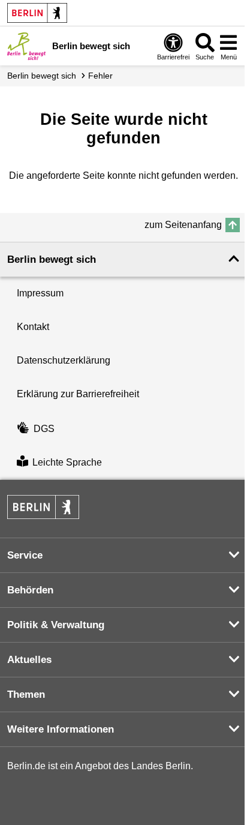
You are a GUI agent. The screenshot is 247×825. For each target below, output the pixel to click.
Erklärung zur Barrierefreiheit (78, 394)
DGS (44, 429)
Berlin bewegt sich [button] (51, 259)
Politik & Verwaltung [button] (55, 625)
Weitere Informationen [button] (60, 729)
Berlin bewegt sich (41, 75)
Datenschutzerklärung (63, 360)
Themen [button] (26, 694)
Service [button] (25, 555)
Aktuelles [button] (29, 659)
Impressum (40, 293)
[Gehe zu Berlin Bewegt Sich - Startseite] (26, 46)
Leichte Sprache (67, 462)
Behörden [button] (30, 590)
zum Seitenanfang (183, 225)
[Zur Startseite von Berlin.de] (43, 516)
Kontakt (33, 327)
